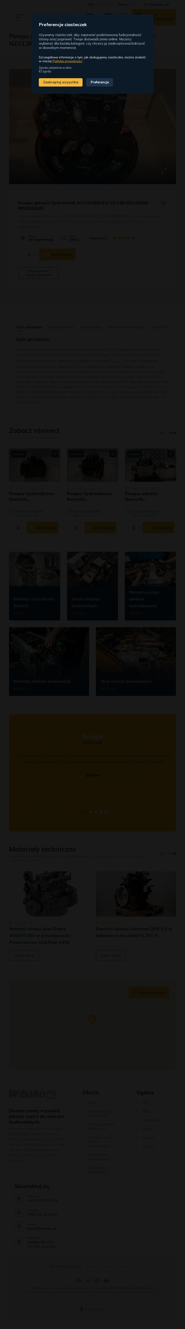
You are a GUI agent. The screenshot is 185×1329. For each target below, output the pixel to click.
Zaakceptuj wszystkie (60, 82)
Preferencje (100, 82)
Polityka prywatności (67, 61)
